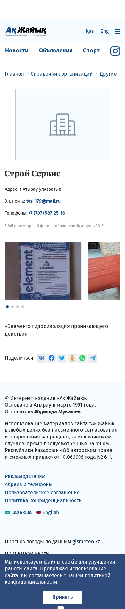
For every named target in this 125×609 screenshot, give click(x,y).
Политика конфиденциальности (43, 500)
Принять (62, 597)
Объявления (56, 50)
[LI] (19, 528)
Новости (17, 50)
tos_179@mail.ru (43, 201)
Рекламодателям (25, 476)
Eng (104, 31)
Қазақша (21, 512)
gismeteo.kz (86, 542)
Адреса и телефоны (29, 484)
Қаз (90, 31)
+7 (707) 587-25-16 (47, 213)
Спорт (91, 50)
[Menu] (117, 31)
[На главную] (25, 31)
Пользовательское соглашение (42, 492)
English (50, 512)
